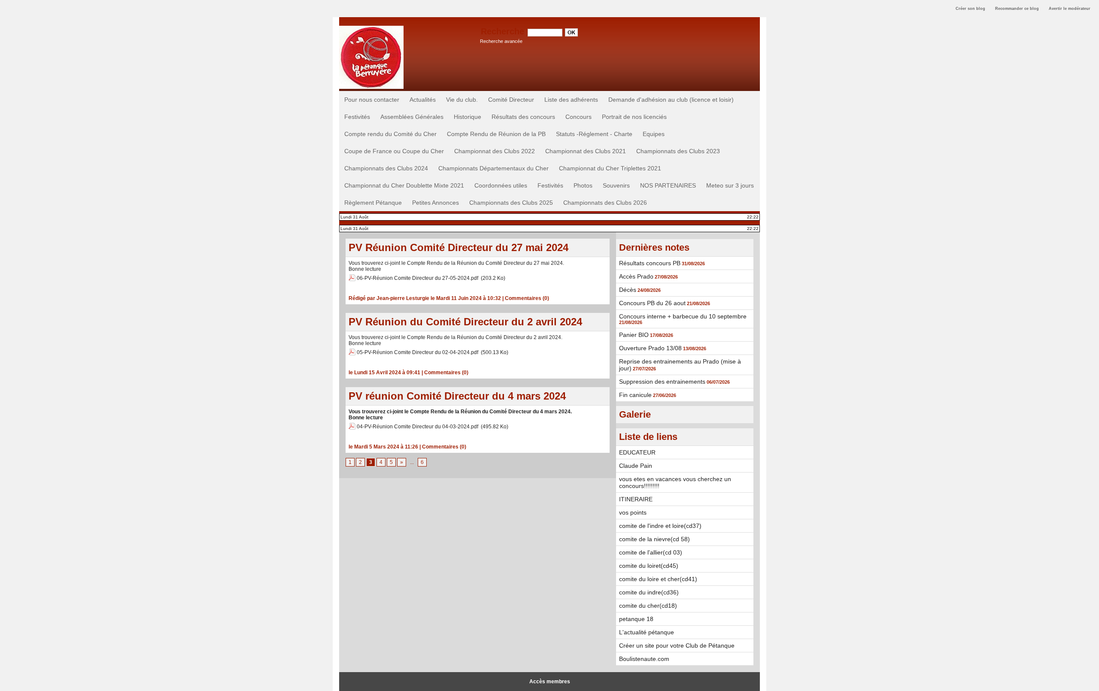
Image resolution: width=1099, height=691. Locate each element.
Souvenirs (616, 185)
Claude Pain (635, 465)
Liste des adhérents (571, 99)
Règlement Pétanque (373, 202)
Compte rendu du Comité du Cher (390, 133)
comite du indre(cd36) (649, 592)
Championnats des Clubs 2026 (605, 202)
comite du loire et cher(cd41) (658, 579)
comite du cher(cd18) (648, 605)
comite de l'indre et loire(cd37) (660, 525)
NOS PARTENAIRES (668, 185)
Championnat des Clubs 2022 (494, 151)
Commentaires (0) (527, 298)
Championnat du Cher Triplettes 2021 (610, 168)
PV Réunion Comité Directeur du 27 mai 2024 (458, 247)
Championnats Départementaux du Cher (493, 168)
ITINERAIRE (636, 499)
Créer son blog (970, 8)
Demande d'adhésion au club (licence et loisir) (671, 99)
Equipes (654, 133)
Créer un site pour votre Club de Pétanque (677, 645)
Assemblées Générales (411, 116)
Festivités (357, 116)
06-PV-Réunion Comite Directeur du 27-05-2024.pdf (417, 278)
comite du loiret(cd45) (648, 565)
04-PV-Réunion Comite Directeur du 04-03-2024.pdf (417, 427)
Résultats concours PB (649, 263)
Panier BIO (634, 334)
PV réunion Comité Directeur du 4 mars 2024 (457, 396)
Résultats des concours (523, 116)
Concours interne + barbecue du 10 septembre (683, 316)
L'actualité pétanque (646, 632)
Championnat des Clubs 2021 (585, 151)
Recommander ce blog (1017, 8)
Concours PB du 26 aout (652, 303)
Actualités (423, 99)
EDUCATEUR (637, 452)
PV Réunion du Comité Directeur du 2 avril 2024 (465, 321)
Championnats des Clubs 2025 (511, 202)
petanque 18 (636, 618)
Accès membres (549, 682)
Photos (583, 185)
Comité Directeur (511, 99)
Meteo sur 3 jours (730, 185)
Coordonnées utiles (500, 185)
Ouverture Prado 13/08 (650, 348)
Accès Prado (636, 276)
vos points (633, 512)
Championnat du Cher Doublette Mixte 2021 (404, 185)
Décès (627, 289)
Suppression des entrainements (662, 381)
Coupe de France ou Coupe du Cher (394, 151)
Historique (467, 116)
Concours (578, 116)
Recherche (504, 31)
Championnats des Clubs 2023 (678, 151)
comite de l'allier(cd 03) (650, 552)
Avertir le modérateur (1069, 8)
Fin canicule (635, 394)
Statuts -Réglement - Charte (594, 133)
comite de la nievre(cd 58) (654, 539)
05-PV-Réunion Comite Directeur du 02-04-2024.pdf (417, 352)
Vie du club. (462, 99)
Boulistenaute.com (644, 658)
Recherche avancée (501, 41)
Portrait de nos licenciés (634, 116)
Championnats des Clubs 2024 (386, 168)
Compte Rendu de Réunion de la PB (496, 133)
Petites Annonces (435, 202)
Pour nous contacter (371, 99)
